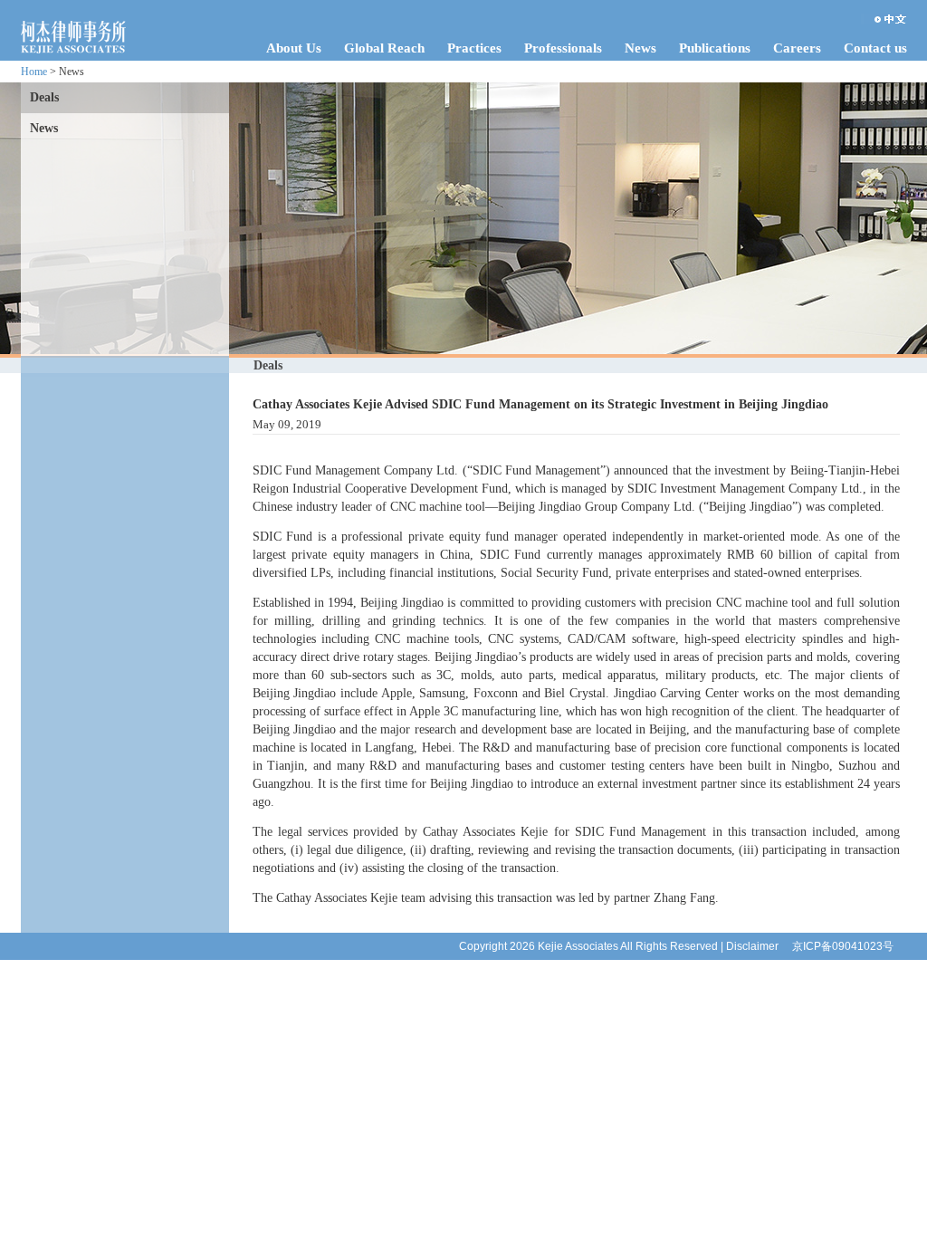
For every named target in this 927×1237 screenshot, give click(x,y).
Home (34, 71)
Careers (797, 48)
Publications (714, 48)
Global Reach (384, 48)
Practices (474, 48)
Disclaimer (752, 946)
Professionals (563, 48)
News (640, 48)
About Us (293, 48)
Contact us (875, 48)
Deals (44, 97)
